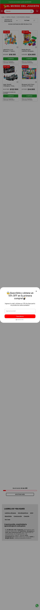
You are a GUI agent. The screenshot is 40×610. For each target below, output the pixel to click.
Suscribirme (20, 316)
